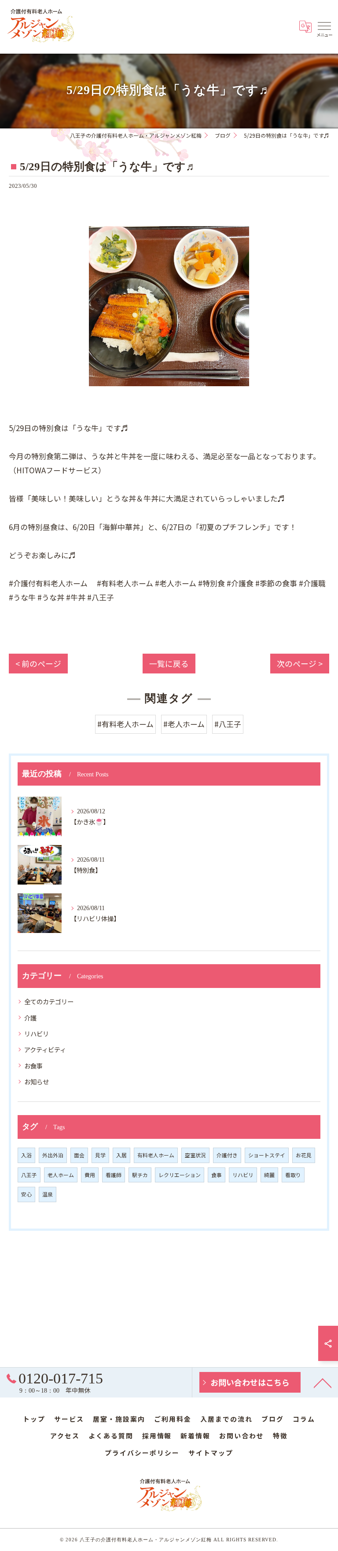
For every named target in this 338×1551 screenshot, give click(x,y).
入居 (121, 1155)
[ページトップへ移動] (322, 1382)
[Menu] (324, 25)
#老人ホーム (184, 723)
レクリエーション (179, 1174)
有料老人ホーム (155, 1155)
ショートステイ (266, 1155)
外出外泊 (52, 1155)
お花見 (304, 1155)
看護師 (113, 1174)
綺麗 (269, 1174)
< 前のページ (38, 663)
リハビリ (36, 1033)
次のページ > (300, 663)
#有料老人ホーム (125, 723)
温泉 (47, 1194)
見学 (100, 1155)
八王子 (29, 1174)
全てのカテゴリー (48, 1001)
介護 (30, 1017)
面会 (79, 1155)
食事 (216, 1174)
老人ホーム (61, 1174)
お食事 (33, 1065)
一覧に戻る (169, 663)
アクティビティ (45, 1049)
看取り (293, 1174)
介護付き (227, 1155)
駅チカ (140, 1174)
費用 (89, 1174)
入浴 (26, 1155)
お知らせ (36, 1081)
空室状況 (195, 1155)
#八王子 (227, 723)
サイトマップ (210, 1452)
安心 (26, 1194)
